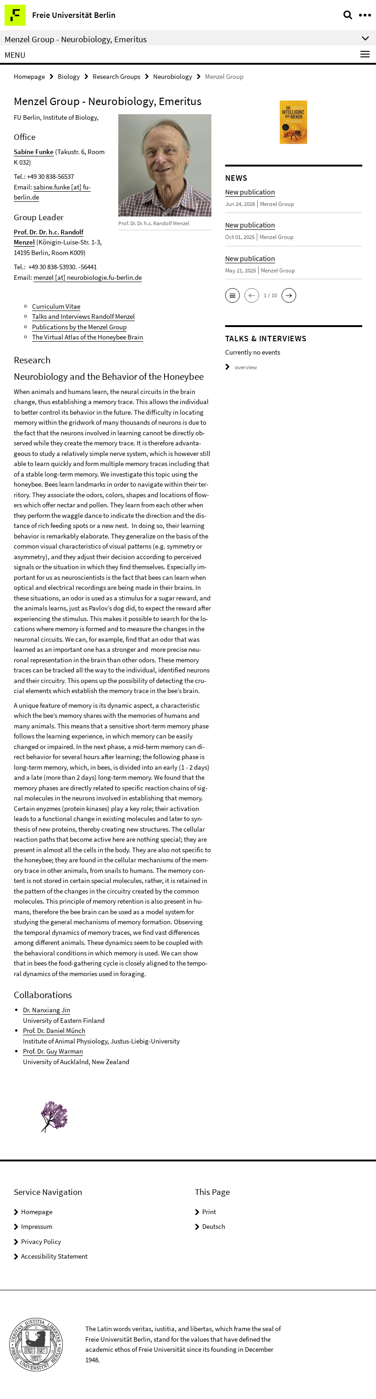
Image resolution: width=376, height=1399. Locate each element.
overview (246, 367)
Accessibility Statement (54, 1256)
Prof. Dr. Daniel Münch (54, 1030)
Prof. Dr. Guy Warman (53, 1051)
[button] (232, 295)
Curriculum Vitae (56, 306)
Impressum (36, 1226)
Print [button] (209, 1211)
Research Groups (116, 76)
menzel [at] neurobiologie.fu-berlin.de (87, 277)
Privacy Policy (41, 1241)
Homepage (29, 76)
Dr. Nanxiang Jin (46, 1009)
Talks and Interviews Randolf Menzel (83, 316)
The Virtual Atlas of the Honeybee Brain (87, 337)
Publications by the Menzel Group (79, 326)
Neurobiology (172, 76)
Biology (69, 76)
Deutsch (213, 1226)
